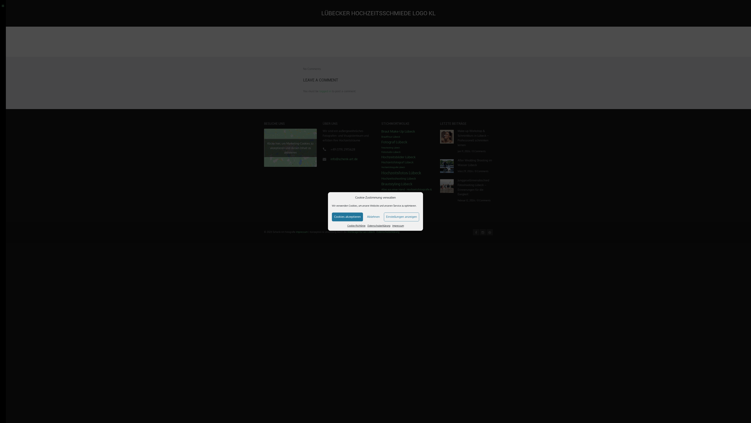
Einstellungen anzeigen (401, 217)
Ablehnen (373, 217)
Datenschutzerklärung (378, 225)
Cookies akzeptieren (347, 217)
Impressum (398, 225)
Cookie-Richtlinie (356, 225)
